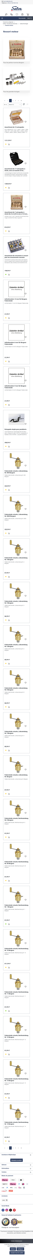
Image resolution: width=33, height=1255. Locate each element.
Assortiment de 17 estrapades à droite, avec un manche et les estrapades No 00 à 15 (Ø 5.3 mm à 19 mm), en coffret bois (16, 169)
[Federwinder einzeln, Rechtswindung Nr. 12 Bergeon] (16, 1025)
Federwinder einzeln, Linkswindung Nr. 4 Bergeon (16, 558)
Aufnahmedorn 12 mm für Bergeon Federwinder (16, 300)
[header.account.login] (22, 14)
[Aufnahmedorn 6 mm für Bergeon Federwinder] (16, 332)
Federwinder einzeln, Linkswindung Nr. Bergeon (16, 775)
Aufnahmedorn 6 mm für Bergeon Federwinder (15, 343)
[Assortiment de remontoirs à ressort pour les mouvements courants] (16, 246)
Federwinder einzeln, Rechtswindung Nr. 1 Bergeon (16, 906)
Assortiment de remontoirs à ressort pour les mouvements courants (16, 256)
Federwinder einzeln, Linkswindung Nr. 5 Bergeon (16, 602)
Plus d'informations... (21, 1246)
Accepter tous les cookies (16, 1252)
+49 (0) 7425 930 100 (12, 3)
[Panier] (27, 14)
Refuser (13, 1249)
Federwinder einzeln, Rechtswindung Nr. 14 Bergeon (16, 1123)
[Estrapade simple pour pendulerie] (16, 419)
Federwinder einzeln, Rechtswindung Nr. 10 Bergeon (16, 949)
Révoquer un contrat (16, 1160)
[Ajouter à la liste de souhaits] (25, 122)
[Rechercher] (5, 14)
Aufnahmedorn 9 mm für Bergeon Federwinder (15, 386)
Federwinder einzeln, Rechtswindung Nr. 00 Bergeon (16, 862)
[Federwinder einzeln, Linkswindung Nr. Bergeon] (16, 765)
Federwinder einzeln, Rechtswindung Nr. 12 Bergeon (16, 1036)
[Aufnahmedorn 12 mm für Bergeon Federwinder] (16, 289)
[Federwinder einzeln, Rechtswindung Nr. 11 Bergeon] (16, 982)
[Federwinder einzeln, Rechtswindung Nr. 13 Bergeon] (16, 1069)
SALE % (29, 18)
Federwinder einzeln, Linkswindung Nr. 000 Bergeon (16, 472)
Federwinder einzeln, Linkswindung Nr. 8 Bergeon (16, 689)
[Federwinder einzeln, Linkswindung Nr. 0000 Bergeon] (16, 504)
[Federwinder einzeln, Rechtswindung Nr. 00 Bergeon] (16, 852)
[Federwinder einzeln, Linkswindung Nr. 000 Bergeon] (16, 461)
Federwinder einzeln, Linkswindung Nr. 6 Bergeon (16, 645)
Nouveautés (22, 18)
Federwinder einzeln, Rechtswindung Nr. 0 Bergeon (16, 819)
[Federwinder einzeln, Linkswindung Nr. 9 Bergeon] (16, 721)
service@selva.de (8, 1)
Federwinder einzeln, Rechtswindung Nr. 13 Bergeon (16, 1079)
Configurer (20, 1249)
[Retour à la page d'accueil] (16, 8)
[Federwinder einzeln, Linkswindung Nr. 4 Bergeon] (16, 548)
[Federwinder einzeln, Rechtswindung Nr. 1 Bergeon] (16, 895)
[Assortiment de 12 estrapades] (16, 117)
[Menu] (2, 18)
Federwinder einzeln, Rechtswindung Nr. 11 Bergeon (16, 993)
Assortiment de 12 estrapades (14, 127)
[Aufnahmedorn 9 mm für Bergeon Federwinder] (16, 376)
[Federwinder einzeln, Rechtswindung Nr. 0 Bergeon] (16, 808)
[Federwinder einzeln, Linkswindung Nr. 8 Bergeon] (16, 678)
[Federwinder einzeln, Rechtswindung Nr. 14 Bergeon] (16, 1112)
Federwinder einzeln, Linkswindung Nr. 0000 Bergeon (16, 515)
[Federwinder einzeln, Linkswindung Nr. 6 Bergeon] (16, 635)
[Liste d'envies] (16, 14)
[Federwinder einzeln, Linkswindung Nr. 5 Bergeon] (16, 591)
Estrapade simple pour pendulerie (15, 429)
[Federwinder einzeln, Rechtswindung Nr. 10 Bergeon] (16, 939)
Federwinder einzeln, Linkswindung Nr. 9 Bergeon (16, 732)
